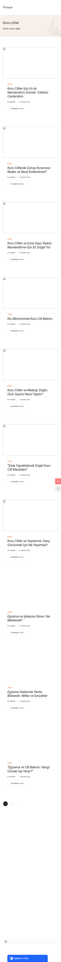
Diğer (9, 84)
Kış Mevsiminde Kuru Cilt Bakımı (29, 319)
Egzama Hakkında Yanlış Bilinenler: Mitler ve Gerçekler (27, 694)
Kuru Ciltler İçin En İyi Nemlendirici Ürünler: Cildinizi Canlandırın (27, 92)
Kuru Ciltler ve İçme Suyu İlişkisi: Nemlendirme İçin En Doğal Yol (29, 245)
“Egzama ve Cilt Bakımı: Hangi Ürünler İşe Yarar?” (28, 769)
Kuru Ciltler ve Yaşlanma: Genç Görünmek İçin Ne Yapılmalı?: (28, 543)
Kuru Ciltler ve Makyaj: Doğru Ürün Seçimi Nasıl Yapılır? (27, 392)
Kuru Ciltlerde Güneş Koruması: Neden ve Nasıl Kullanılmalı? (29, 170)
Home (6, 28)
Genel (9, 612)
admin (12, 102)
